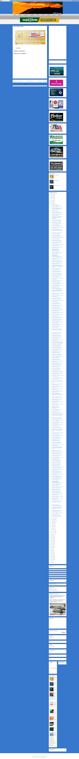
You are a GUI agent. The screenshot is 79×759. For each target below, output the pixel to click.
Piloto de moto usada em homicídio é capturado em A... (56, 235)
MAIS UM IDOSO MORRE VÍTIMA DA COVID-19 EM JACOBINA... (57, 343)
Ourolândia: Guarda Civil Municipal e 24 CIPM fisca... (56, 489)
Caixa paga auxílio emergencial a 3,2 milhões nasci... (57, 296)
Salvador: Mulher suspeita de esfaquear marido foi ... (56, 352)
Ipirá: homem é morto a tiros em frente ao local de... (56, 389)
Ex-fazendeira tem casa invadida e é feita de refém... (57, 470)
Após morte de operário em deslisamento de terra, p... (56, 465)
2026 (52, 194)
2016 (52, 538)
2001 (52, 559)
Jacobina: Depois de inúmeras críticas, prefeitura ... (56, 338)
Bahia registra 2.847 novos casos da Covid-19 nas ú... (57, 227)
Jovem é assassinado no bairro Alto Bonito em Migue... (56, 283)
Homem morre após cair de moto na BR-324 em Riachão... (57, 467)
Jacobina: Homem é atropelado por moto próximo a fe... (56, 397)
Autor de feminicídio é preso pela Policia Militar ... (57, 279)
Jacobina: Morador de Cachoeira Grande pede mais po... (57, 324)
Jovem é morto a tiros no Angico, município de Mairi (57, 494)
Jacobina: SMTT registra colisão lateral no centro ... (56, 387)
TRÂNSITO (59, 14)
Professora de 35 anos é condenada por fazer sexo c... (56, 451)
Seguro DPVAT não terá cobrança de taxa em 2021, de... (57, 245)
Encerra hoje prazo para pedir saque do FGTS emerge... (56, 220)
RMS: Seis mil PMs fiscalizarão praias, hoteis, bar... (56, 243)
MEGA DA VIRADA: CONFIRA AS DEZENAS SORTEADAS (57, 208)
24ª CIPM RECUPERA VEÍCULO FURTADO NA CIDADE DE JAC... (56, 291)
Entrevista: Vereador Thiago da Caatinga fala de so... (56, 215)
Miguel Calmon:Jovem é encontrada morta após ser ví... (57, 412)
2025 (52, 195)
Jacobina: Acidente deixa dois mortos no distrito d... (56, 206)
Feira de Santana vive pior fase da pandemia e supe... (56, 306)
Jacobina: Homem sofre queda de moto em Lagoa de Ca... (57, 487)
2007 (52, 550)
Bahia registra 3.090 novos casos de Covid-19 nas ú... (57, 404)
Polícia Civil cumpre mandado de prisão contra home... (57, 384)
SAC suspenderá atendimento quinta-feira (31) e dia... (56, 271)
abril (52, 528)
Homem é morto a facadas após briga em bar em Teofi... (56, 354)
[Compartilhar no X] (18, 48)
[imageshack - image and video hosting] (50, 641)
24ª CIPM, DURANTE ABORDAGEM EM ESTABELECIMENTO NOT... (56, 482)
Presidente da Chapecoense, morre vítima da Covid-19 (56, 223)
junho (53, 525)
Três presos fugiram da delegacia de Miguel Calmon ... (57, 322)
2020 (52, 203)
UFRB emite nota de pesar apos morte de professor (56, 310)
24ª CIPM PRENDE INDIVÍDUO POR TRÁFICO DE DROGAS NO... (56, 448)
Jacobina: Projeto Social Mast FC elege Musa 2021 (57, 391)
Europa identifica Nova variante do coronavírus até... (56, 455)
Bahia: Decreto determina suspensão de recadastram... (56, 516)
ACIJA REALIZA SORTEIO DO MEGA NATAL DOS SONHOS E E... (57, 230)
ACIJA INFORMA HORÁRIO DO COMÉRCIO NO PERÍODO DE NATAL (57, 266)
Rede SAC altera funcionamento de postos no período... (56, 453)
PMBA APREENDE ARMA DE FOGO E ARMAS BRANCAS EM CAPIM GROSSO (57, 596)
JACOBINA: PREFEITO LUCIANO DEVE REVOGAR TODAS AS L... (57, 415)
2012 (52, 544)
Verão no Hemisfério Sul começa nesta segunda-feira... (57, 458)
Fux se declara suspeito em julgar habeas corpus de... (57, 294)
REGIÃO (48, 14)
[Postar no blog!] (17, 48)
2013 (52, 543)
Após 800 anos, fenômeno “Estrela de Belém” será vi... (56, 460)
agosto (53, 522)
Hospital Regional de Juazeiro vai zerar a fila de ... (57, 402)
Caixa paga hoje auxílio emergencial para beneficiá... (56, 492)
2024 (52, 197)
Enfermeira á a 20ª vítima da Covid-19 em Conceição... (56, 298)
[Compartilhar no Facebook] (19, 48)
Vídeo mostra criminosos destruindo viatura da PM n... (56, 308)
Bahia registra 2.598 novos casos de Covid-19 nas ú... (57, 376)
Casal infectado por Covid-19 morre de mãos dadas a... (56, 345)
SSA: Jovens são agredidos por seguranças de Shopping (56, 274)
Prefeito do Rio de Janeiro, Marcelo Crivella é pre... (56, 440)
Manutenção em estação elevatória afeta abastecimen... (57, 288)
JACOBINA (32, 14)
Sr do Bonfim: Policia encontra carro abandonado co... (56, 269)
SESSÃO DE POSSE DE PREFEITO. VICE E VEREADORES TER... (55, 250)
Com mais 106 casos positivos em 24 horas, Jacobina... (57, 420)
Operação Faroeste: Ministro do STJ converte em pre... (56, 479)
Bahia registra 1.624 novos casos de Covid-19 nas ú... (57, 313)
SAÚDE (54, 14)
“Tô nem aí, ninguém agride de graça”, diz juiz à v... (56, 513)
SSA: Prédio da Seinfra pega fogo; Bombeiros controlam (56, 329)
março (53, 529)
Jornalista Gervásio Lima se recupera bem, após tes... (56, 335)
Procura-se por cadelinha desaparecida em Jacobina (56, 240)
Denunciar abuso (53, 584)
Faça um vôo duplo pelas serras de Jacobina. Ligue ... (56, 315)
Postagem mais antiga (42, 81)
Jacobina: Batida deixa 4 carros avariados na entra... (56, 286)
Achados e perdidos (55, 734)
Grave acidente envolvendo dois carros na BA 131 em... (56, 378)
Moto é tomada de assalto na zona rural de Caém (56, 410)
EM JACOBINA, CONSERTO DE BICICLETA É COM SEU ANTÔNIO (56, 217)
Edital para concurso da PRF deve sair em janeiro (56, 366)
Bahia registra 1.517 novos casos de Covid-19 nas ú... (57, 445)
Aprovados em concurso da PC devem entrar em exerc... (56, 233)
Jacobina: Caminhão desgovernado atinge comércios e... (55, 407)
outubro (53, 519)
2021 (52, 201)
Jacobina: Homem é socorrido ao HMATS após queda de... (57, 317)
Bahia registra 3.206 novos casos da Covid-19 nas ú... (57, 259)
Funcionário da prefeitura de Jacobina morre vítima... (56, 438)
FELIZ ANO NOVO (54, 210)
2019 (52, 534)
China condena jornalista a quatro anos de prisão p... (57, 301)
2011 (52, 546)
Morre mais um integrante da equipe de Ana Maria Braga (56, 261)
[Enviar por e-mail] (16, 48)
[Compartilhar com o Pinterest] (20, 48)
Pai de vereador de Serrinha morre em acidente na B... (56, 443)
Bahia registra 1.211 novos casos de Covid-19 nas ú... (57, 362)
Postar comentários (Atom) (31, 83)
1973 (52, 562)
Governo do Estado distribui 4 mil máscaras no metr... (57, 425)
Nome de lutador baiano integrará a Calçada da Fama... (57, 423)
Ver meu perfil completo (54, 590)
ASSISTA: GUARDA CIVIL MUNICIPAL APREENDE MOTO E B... (57, 394)
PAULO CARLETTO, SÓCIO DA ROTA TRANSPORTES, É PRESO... (56, 508)
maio (53, 526)
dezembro (53, 204)
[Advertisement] (58, 42)
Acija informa (56, 180)
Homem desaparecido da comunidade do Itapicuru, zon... (57, 225)
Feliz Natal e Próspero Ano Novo (57, 380)
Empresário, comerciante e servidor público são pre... (56, 462)
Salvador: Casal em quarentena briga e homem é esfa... (56, 364)
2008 (52, 549)
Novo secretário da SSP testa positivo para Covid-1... (56, 333)
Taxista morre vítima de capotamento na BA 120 (55, 359)
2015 (52, 540)
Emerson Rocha (54, 589)
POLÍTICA (43, 14)
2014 (52, 541)
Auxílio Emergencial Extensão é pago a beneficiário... (56, 435)
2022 (52, 200)
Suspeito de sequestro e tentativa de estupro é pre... (57, 497)
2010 (52, 547)
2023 (52, 198)
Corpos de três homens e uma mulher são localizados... (56, 501)
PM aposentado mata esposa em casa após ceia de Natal (57, 347)
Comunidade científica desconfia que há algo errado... (57, 373)
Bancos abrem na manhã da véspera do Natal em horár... (56, 418)
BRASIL (19, 14)
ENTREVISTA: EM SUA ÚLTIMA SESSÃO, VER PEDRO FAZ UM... (56, 430)
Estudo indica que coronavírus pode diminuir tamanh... (56, 281)
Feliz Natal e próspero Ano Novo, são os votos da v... (57, 327)
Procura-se (55, 728)
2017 (52, 537)
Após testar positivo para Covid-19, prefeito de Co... (56, 350)
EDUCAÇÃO (26, 14)
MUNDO (37, 14)
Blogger (45, 756)
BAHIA (15, 14)
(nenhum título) (56, 185)
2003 (52, 556)
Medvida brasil (56, 175)
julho (53, 523)
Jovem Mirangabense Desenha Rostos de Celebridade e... (56, 477)
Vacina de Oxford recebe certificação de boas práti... (56, 369)
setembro (53, 520)
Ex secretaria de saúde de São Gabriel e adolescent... (56, 276)
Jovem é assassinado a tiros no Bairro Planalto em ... (56, 253)
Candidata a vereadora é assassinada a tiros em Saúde (57, 371)
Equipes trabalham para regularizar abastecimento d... (56, 505)
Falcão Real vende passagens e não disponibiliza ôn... (56, 357)
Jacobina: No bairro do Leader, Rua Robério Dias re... (56, 400)
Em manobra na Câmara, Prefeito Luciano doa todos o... (57, 433)
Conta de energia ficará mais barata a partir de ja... (56, 303)
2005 (52, 553)
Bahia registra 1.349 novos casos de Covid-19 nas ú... (57, 340)
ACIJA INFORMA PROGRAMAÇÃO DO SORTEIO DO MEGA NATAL (56, 256)
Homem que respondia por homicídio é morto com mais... (57, 427)
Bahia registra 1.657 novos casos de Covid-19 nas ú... (57, 474)
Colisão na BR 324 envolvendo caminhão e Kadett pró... (56, 320)
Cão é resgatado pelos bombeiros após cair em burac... (57, 238)
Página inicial (30, 81)
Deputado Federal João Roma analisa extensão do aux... (56, 212)
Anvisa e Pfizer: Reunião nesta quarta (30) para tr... (56, 247)
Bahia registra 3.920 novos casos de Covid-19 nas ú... (57, 499)
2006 (52, 552)
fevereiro (53, 531)
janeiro (53, 532)
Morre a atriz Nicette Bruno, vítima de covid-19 (56, 485)
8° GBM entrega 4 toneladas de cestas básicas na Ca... (56, 511)
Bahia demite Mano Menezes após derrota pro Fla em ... (56, 472)
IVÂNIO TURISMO (55, 718)
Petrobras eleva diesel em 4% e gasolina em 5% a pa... (56, 263)
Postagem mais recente (17, 81)
